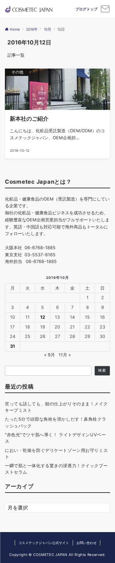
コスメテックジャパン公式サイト (43, 543)
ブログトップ (86, 9)
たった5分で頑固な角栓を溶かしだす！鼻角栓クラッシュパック (55, 422)
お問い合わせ (86, 543)
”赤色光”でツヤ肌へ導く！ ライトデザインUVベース (55, 438)
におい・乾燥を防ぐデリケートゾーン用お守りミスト (56, 453)
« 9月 (49, 354)
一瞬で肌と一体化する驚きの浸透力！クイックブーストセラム (56, 469)
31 (12, 346)
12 (42, 317)
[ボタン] (105, 11)
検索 (102, 370)
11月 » (65, 354)
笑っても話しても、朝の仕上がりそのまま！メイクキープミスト (56, 407)
